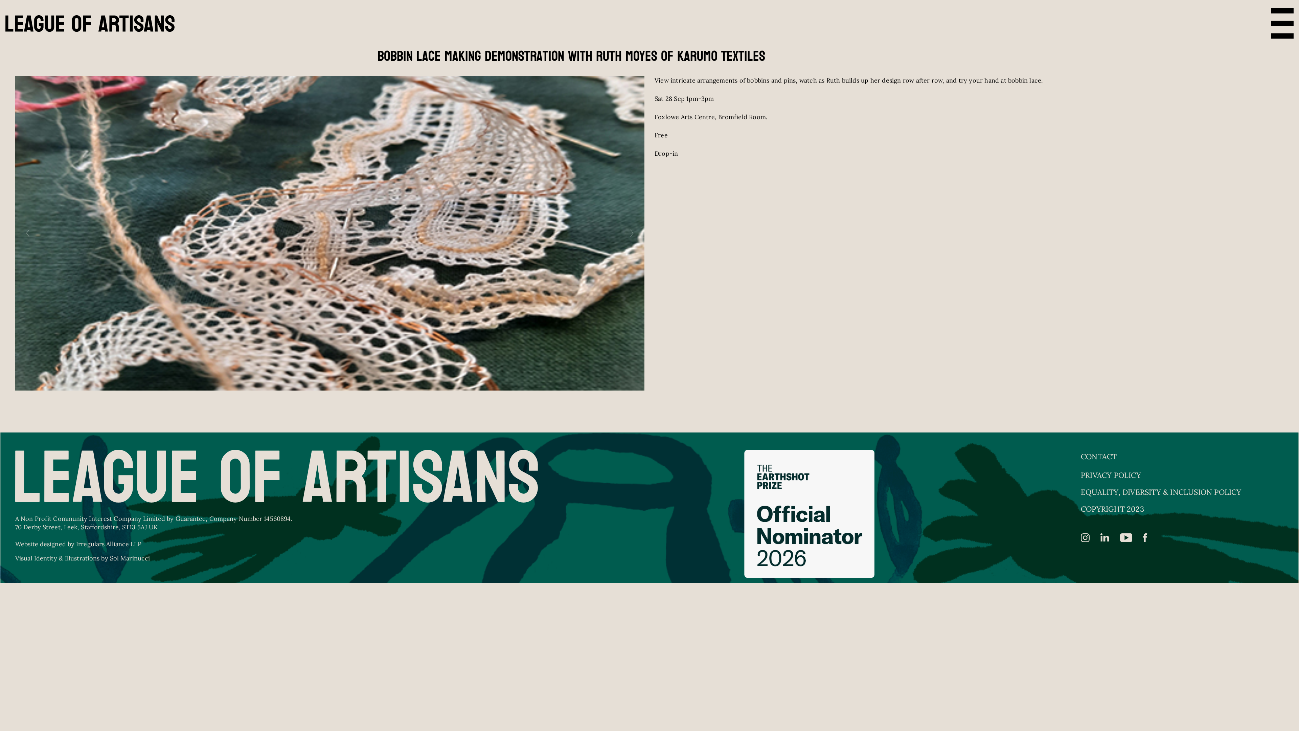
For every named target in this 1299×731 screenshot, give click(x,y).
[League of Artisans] (90, 23)
